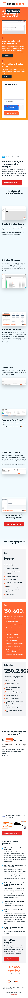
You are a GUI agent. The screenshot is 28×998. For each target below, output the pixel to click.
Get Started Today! (13, 524)
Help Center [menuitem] (9, 988)
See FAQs (6, 76)
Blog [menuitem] (23, 987)
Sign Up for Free (11, 959)
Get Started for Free (10, 182)
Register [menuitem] (19, 987)
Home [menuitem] (3, 987)
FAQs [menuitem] (3, 988)
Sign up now (6, 55)
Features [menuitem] (8, 987)
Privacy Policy (14, 994)
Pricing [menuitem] (13, 987)
